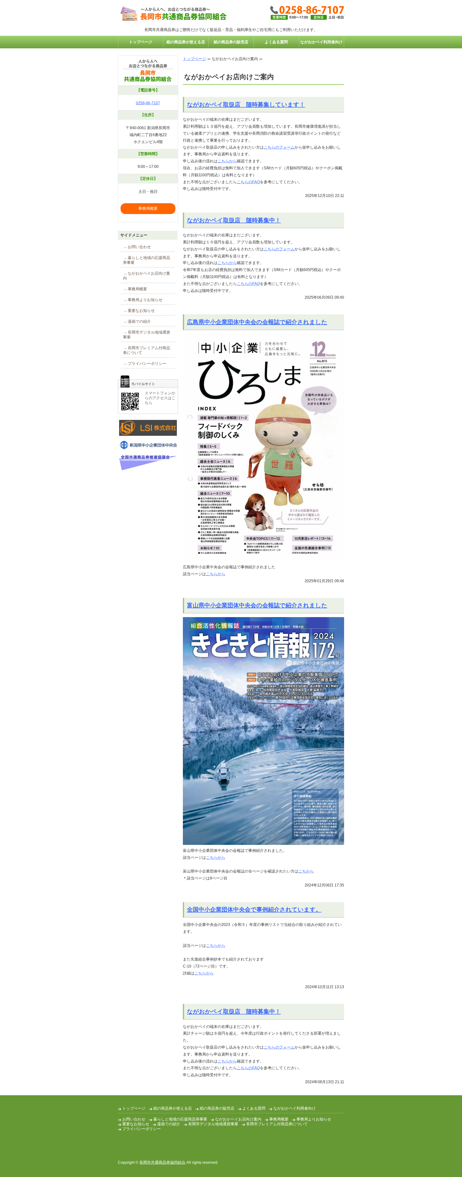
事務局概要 (148, 208)
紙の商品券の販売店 (231, 42)
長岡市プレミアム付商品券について (146, 350)
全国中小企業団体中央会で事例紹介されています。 (254, 909)
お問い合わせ (139, 247)
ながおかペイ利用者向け (321, 42)
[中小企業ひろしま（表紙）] (263, 558)
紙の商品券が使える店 (186, 42)
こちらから (227, 161)
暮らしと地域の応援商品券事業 (146, 260)
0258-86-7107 (148, 103)
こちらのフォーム (279, 147)
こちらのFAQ (248, 182)
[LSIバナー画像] (148, 432)
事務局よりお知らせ (145, 300)
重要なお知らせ (141, 311)
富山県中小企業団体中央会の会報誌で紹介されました (257, 605)
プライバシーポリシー (147, 363)
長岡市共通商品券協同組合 (162, 1162)
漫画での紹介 (139, 321)
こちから (306, 871)
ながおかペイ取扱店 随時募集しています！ (246, 104)
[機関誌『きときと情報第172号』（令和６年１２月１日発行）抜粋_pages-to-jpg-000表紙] (263, 841)
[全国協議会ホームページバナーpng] (148, 467)
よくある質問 (276, 42)
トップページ (140, 42)
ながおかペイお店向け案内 (146, 275)
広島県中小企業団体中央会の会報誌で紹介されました (257, 322)
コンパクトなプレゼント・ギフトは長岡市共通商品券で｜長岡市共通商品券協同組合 (172, 14)
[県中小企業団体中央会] (148, 446)
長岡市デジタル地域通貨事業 (146, 334)
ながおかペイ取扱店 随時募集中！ (234, 220)
